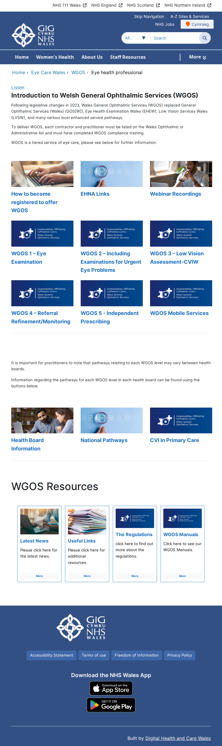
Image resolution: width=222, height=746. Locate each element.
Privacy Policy (179, 655)
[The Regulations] (134, 543)
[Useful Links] (87, 543)
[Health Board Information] (41, 430)
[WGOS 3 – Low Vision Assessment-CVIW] (180, 247)
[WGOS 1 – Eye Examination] (41, 247)
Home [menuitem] (22, 57)
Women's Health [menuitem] (55, 57)
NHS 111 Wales (67, 5)
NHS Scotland (140, 5)
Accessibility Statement (51, 655)
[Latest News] (39, 543)
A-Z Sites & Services (190, 16)
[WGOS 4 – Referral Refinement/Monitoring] (41, 303)
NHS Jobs (164, 24)
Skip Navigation (149, 16)
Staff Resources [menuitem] (128, 57)
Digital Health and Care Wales (178, 738)
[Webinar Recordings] (180, 188)
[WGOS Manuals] (182, 543)
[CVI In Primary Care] (180, 430)
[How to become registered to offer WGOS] (41, 188)
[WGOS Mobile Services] (180, 303)
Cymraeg (200, 24)
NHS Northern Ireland (184, 5)
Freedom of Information (137, 655)
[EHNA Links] (111, 188)
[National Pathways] (111, 430)
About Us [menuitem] (92, 57)
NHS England (103, 5)
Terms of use (94, 655)
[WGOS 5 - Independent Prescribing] (111, 303)
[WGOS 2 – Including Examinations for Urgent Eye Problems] (111, 247)
